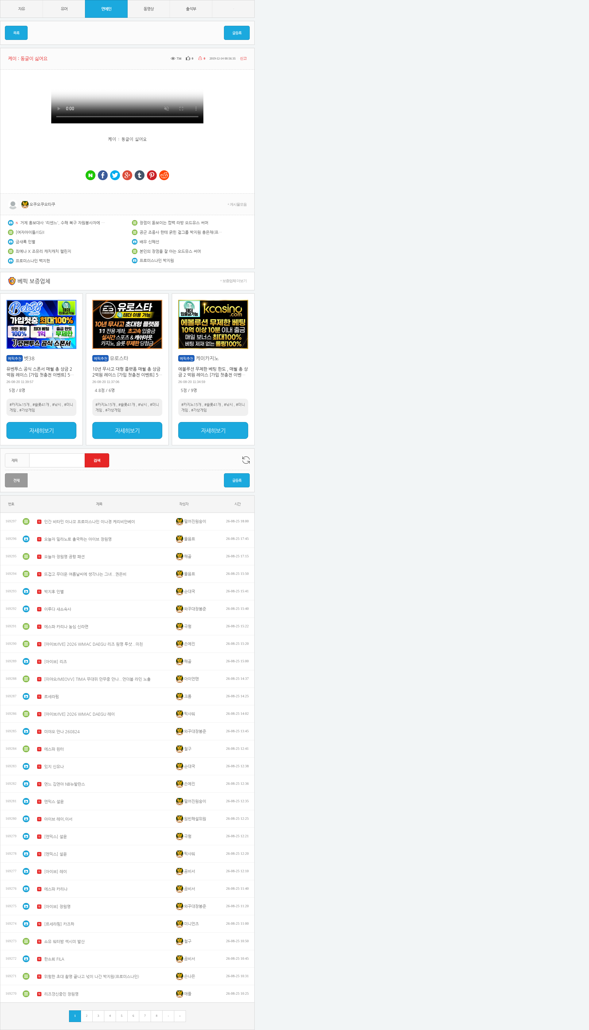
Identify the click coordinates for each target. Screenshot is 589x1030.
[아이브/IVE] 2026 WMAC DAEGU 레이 (79, 714)
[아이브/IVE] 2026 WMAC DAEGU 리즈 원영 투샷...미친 (93, 644)
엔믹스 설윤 (54, 801)
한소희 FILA (54, 959)
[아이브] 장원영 (57, 906)
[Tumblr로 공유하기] (139, 175)
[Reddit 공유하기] (164, 175)
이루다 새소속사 (57, 609)
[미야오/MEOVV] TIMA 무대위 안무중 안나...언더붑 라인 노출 (97, 679)
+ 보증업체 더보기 (233, 281)
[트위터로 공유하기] (115, 175)
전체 (16, 480)
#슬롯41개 (41, 404)
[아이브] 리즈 (55, 661)
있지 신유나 (54, 766)
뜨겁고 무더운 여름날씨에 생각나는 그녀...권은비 (85, 574)
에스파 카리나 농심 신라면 (66, 626)
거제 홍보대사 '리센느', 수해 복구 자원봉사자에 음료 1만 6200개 (63, 222)
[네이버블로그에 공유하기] (90, 175)
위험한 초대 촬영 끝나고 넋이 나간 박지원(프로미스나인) (91, 976)
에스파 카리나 (55, 889)
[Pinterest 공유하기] (151, 175)
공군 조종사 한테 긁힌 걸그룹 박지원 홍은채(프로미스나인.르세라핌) (182, 232)
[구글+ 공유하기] (127, 175)
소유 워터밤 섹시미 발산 (64, 941)
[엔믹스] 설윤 (55, 836)
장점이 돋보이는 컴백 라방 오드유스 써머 (174, 222)
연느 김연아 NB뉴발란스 (64, 784)
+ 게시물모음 (237, 204)
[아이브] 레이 (55, 871)
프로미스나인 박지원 (157, 260)
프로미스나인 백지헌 (33, 260)
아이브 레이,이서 (58, 819)
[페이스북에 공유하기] (102, 175)
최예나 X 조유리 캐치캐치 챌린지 (43, 251)
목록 (16, 33)
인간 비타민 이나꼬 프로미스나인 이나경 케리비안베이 (89, 521)
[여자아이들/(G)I (30, 232)
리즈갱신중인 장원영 (61, 994)
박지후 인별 (54, 591)
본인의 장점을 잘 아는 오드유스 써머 (170, 251)
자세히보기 (41, 430)
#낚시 (56, 404)
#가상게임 (27, 410)
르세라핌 (51, 696)
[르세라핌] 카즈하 (59, 924)
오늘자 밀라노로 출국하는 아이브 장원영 (78, 539)
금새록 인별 (25, 241)
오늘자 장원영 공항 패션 (64, 556)
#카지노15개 (19, 404)
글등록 (236, 33)
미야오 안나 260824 (62, 731)
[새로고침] (246, 460)
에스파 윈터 (54, 749)
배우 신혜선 (149, 241)
